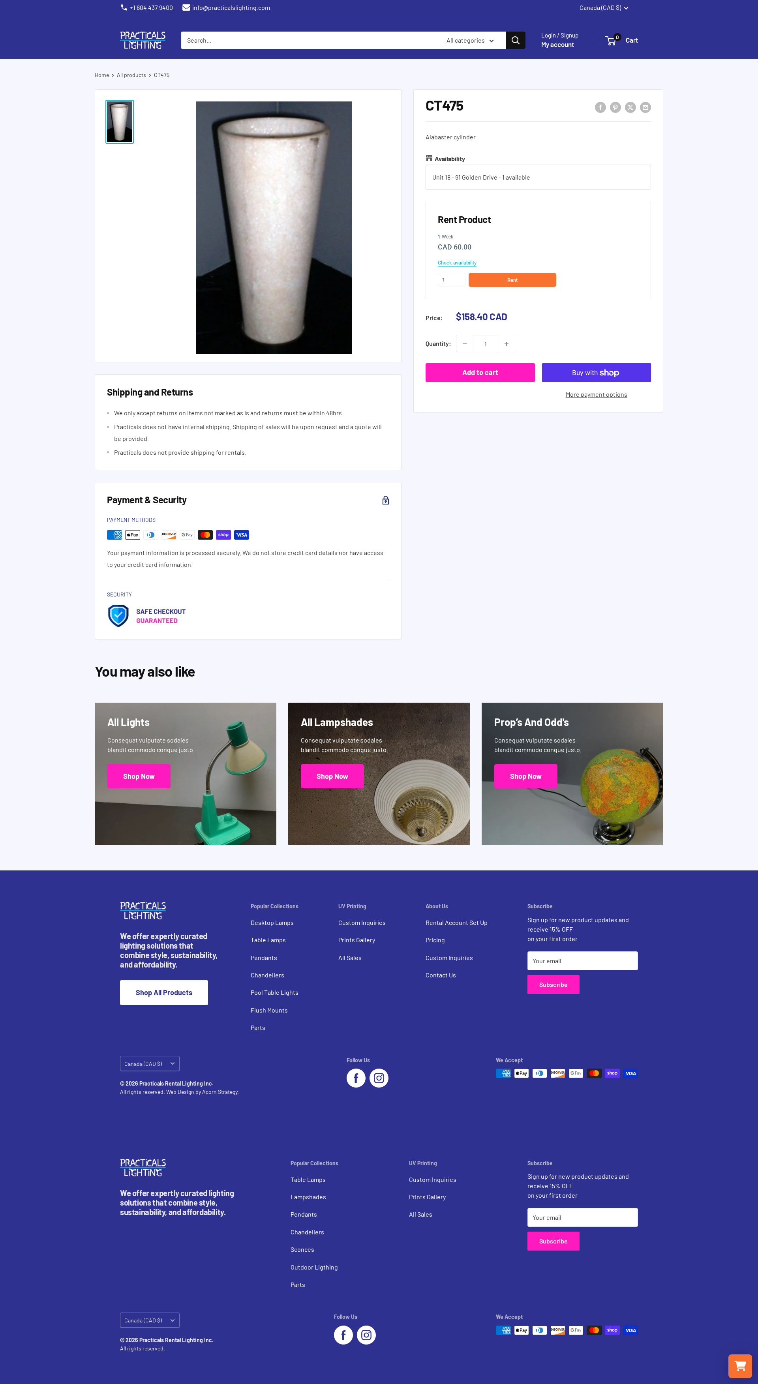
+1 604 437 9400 (151, 7)
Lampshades (308, 1196)
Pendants (264, 957)
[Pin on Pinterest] (615, 107)
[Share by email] (645, 107)
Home (102, 74)
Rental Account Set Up (457, 922)
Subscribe (553, 984)
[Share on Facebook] (600, 107)
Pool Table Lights (274, 992)
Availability (450, 159)
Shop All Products (164, 992)
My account (557, 44)
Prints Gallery (356, 939)
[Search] (515, 40)
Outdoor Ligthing (314, 1267)
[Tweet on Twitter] (630, 107)
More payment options (596, 394)
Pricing (435, 939)
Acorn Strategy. (220, 1091)
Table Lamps (268, 939)
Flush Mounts (269, 1010)
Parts (258, 1027)
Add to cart (480, 372)
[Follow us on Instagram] (379, 1078)
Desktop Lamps (272, 922)
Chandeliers (267, 975)
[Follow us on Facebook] (356, 1078)
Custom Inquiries (362, 922)
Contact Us (441, 975)
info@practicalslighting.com (231, 7)
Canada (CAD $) (143, 1063)
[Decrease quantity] (464, 344)
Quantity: (438, 343)
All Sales (350, 957)
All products (131, 74)
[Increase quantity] (506, 344)
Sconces (302, 1249)
